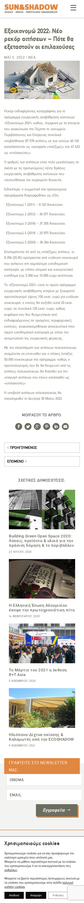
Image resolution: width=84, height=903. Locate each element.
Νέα (32, 57)
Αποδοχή (14, 895)
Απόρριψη (36, 895)
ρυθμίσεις (10, 870)
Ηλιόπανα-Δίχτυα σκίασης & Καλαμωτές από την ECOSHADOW (41, 737)
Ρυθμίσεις (58, 895)
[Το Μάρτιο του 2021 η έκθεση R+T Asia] (42, 643)
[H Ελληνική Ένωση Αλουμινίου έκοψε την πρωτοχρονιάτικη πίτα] (42, 579)
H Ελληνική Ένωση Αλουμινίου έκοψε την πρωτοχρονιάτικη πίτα (42, 607)
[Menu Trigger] (73, 7)
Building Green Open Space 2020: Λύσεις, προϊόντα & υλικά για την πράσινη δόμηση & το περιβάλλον (41, 541)
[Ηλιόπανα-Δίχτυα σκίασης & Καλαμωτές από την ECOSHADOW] (42, 708)
